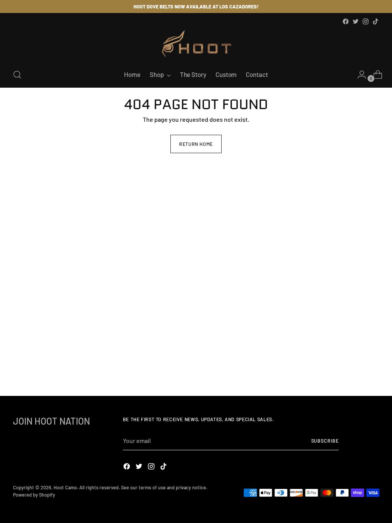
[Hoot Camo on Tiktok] (375, 21)
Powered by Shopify (34, 495)
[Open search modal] (17, 74)
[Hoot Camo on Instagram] (365, 21)
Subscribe (325, 441)
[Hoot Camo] (196, 44)
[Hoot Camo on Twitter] (355, 21)
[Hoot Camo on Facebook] (345, 21)
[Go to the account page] (358, 74)
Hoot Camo (65, 487)
